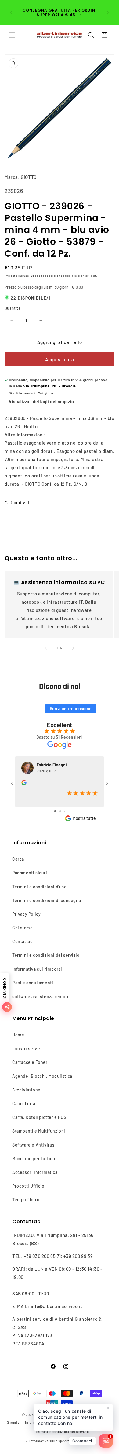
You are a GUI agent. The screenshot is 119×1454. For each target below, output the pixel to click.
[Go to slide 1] (55, 811)
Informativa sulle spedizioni (52, 1441)
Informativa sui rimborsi (37, 969)
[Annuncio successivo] (107, 12)
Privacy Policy (26, 914)
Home (18, 1034)
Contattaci (23, 941)
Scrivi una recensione (71, 708)
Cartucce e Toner (30, 1062)
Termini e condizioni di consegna (46, 900)
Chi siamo (22, 927)
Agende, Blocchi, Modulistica (42, 1076)
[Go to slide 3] (64, 811)
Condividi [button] (21, 502)
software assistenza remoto (41, 996)
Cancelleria (23, 1103)
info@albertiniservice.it (56, 1306)
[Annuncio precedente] (11, 12)
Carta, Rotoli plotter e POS (39, 1117)
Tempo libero (25, 1199)
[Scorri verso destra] (73, 648)
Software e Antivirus (33, 1144)
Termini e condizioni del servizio (46, 955)
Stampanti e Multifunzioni (38, 1130)
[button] (12, 35)
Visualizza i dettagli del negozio (41, 401)
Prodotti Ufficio (28, 1186)
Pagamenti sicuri (29, 872)
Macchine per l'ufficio (34, 1158)
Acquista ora (59, 359)
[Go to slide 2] (60, 811)
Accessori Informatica (35, 1172)
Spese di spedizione (46, 275)
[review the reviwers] (24, 783)
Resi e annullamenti (32, 982)
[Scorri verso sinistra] (46, 648)
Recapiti (88, 1441)
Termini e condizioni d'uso (39, 886)
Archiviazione (26, 1089)
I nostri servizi (27, 1048)
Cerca (18, 859)
